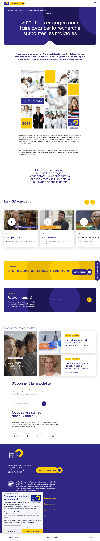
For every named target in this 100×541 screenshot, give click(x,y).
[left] (86, 202)
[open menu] (95, 3)
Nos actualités (19, 10)
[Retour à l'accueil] (6, 3)
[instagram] (53, 436)
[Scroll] (50, 43)
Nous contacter (13, 537)
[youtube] (27, 436)
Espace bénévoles (50, 510)
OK (89, 300)
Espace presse (49, 516)
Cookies (89, 537)
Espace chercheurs (50, 504)
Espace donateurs (50, 498)
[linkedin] (40, 436)
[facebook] (15, 436)
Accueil (10, 10)
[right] (92, 202)
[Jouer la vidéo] (21, 220)
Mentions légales (52, 537)
